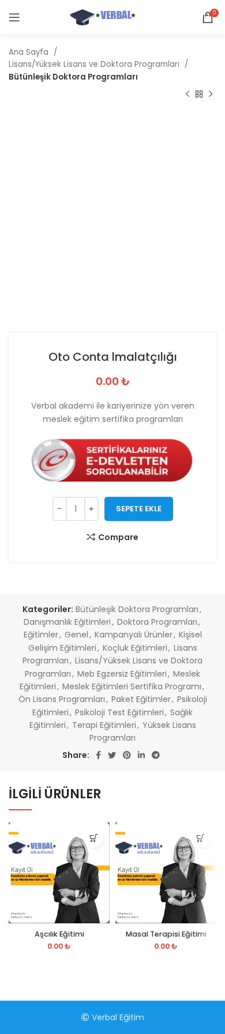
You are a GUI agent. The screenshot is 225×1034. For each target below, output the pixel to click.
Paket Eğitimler (141, 699)
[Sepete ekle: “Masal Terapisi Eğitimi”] (200, 838)
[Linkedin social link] (141, 755)
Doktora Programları (157, 622)
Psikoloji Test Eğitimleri (119, 712)
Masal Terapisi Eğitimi (166, 934)
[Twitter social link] (111, 755)
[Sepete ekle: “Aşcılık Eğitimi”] (94, 838)
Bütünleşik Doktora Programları (73, 76)
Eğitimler (41, 634)
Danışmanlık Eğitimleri (67, 622)
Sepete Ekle (139, 508)
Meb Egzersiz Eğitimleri (122, 674)
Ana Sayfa (30, 52)
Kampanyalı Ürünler (133, 634)
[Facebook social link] (98, 755)
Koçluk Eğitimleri (135, 648)
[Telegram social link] (155, 755)
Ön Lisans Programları (61, 699)
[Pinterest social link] (126, 755)
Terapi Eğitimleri (104, 725)
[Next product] (210, 94)
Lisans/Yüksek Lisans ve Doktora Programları (95, 64)
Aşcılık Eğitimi (59, 934)
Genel (76, 634)
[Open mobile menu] (14, 17)
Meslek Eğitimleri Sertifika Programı (131, 686)
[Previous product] (187, 94)
